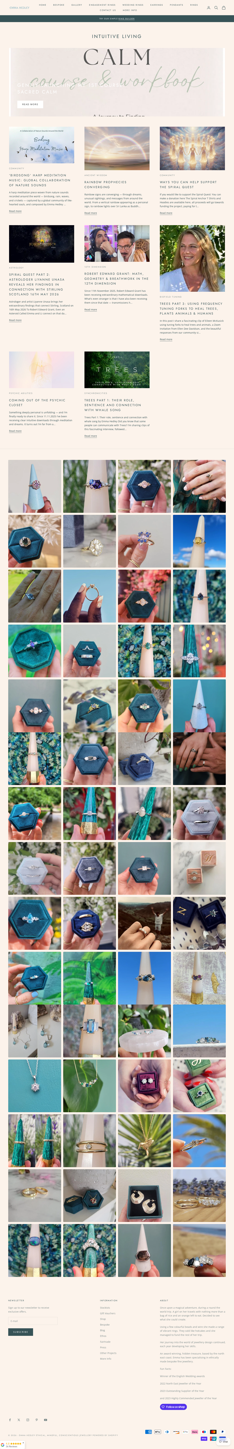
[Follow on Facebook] (10, 1420)
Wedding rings (133, 5)
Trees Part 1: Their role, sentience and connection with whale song (112, 405)
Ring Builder (127, 18)
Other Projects (108, 1353)
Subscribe (20, 1331)
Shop (103, 1319)
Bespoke (59, 5)
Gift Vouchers (107, 1313)
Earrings (156, 5)
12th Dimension (95, 266)
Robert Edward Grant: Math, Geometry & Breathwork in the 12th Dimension (116, 279)
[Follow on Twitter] (19, 1420)
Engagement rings (102, 5)
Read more (30, 104)
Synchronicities (95, 393)
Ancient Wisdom (95, 175)
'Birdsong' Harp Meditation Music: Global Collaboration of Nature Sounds (40, 180)
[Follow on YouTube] (45, 1420)
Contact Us (108, 10)
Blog (102, 1330)
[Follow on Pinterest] (36, 1420)
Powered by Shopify (105, 1435)
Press (103, 1347)
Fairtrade (105, 1341)
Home (43, 5)
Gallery (76, 5)
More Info (130, 10)
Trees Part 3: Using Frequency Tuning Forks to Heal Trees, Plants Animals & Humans (191, 309)
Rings (194, 5)
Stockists (105, 1307)
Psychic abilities (21, 393)
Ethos (103, 1336)
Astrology (16, 267)
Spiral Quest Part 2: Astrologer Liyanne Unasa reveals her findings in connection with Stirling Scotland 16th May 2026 (37, 284)
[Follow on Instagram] (27, 1420)
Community (16, 168)
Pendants (176, 5)
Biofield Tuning (171, 296)
